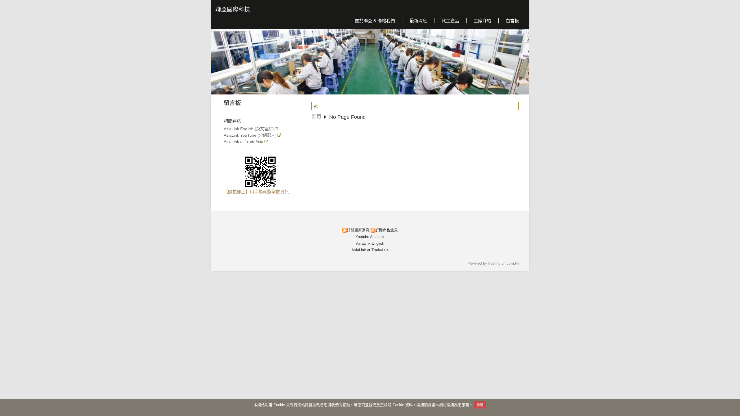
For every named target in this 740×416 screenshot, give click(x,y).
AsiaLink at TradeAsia (243, 142)
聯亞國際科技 (232, 9)
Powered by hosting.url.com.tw (493, 263)
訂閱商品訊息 (386, 230)
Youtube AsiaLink (370, 237)
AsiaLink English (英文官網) (249, 129)
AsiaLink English (370, 243)
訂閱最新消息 (358, 230)
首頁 (316, 117)
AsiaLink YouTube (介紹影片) (250, 135)
